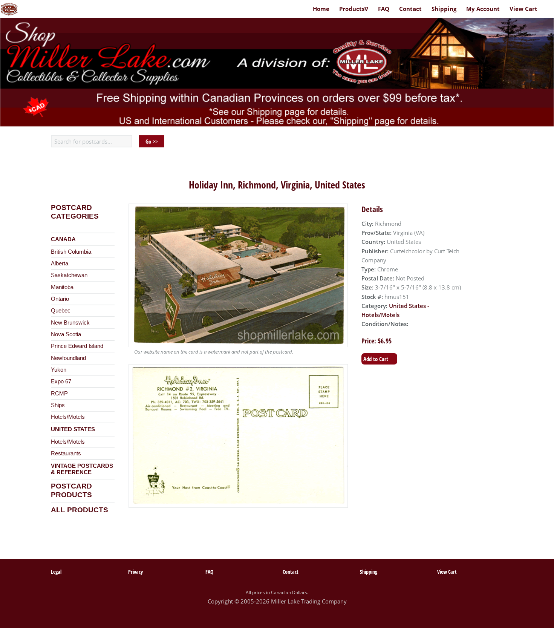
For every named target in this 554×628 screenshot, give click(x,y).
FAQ (383, 8)
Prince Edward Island (77, 346)
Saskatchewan (69, 275)
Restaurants (66, 453)
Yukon (58, 370)
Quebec (60, 311)
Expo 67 (61, 381)
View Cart (523, 8)
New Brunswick (70, 323)
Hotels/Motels (68, 417)
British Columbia (71, 252)
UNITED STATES (73, 429)
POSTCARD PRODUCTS (71, 490)
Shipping (444, 8)
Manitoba (62, 287)
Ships (58, 405)
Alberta (59, 263)
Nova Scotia (66, 334)
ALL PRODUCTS (79, 510)
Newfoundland (68, 358)
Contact (410, 8)
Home (321, 8)
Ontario (60, 299)
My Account (483, 8)
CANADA (63, 239)
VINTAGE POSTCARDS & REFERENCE (82, 469)
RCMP (59, 394)
